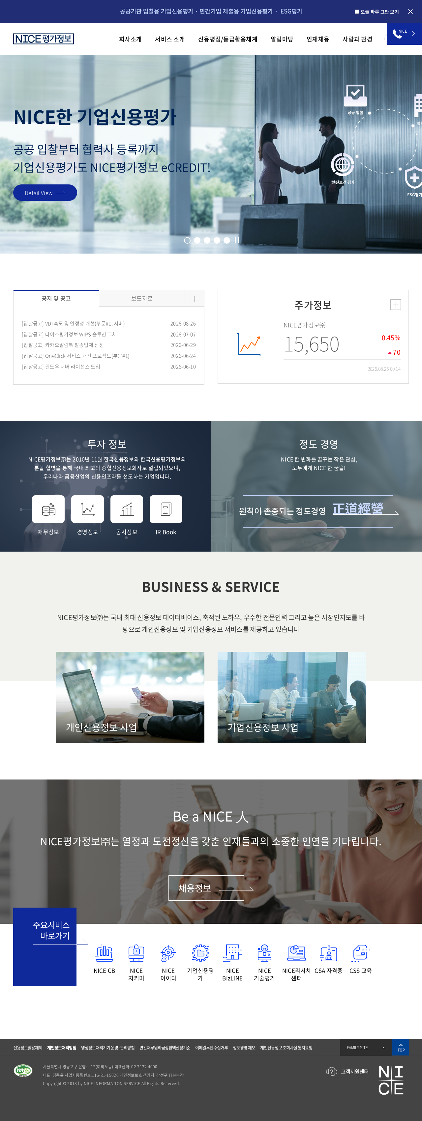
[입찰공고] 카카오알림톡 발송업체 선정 (63, 345)
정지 (236, 240)
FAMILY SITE (357, 1048)
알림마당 (282, 39)
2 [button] (197, 240)
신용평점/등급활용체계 (227, 39)
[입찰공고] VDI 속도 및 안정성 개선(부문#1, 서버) (73, 323)
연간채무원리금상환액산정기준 (164, 1047)
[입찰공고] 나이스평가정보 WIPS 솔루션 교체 (69, 334)
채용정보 (211, 888)
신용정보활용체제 (27, 1047)
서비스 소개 (170, 39)
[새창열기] (23, 1067)
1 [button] (187, 240)
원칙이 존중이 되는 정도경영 (319, 511)
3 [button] (207, 240)
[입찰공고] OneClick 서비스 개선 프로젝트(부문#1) (76, 356)
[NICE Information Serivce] (43, 39)
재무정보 (48, 531)
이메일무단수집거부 (211, 1047)
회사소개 (130, 39)
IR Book (166, 531)
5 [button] (227, 240)
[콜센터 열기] (404, 34)
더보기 (194, 298)
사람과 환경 (358, 39)
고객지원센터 (355, 1071)
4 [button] (217, 240)
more (395, 304)
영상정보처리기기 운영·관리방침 (108, 1047)
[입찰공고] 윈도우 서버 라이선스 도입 (61, 367)
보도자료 (142, 298)
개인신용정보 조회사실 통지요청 (286, 1047)
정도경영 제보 (244, 1047)
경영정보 (87, 531)
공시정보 (126, 531)
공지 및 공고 (56, 298)
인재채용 (318, 39)
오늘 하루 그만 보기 (380, 11)
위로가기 (400, 1047)
